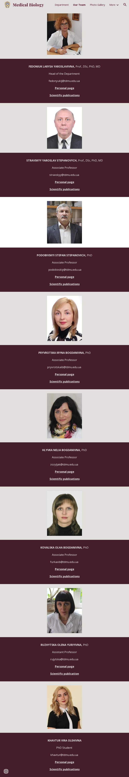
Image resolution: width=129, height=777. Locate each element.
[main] (64, 81)
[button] (125, 5)
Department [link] (62, 4)
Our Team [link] (79, 4)
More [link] (112, 4)
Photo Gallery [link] (97, 4)
